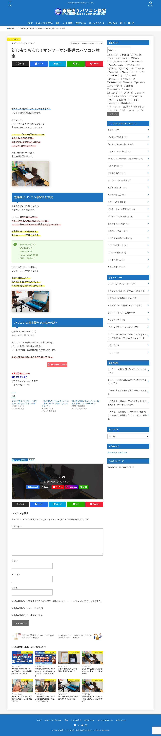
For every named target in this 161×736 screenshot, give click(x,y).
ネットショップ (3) (117, 96)
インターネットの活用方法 (121, 209)
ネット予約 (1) (115, 85)
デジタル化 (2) (132, 65)
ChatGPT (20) (115, 82)
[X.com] (125, 23)
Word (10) (113, 72)
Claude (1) (113, 103)
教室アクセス (81, 23)
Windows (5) (114, 89)
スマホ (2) (134, 99)
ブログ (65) (130, 75)
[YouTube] (129, 23)
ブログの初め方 (116, 173)
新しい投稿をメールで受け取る (28, 614)
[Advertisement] (57, 86)
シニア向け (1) (138, 68)
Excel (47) (113, 54)
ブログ (29, 23)
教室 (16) (124, 68)
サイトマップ (113, 352)
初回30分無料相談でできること (123, 298)
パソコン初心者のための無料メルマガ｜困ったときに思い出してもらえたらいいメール (127, 336)
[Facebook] (121, 23)
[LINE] (83, 487)
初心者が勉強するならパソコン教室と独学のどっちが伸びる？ (85, 402)
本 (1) (131, 110)
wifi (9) (140, 110)
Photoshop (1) (135, 96)
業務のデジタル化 (117, 230)
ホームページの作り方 (119, 180)
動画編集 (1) (138, 106)
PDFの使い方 (115, 165)
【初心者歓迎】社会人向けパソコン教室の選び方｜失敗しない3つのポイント (55, 403)
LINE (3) (128, 82)
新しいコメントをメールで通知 (28, 607)
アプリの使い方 (116, 267)
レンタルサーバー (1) (118, 61)
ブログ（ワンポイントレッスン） (122, 283)
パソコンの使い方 (117, 245)
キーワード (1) (137, 72)
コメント (17, 526)
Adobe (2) (127, 89)
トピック (113, 129)
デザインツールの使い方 (120, 216)
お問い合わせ (113, 23)
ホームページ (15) (117, 110)
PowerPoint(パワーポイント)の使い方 (125, 158)
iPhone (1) (113, 79)
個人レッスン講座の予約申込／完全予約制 (126, 291)
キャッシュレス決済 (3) (119, 106)
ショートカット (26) (118, 58)
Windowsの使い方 (117, 252)
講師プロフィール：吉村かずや (121, 312)
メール (16, 574)
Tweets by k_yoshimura (117, 452)
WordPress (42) (116, 65)
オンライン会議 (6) (117, 99)
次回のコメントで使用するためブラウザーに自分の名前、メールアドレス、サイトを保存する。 (58, 600)
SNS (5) (129, 85)
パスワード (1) (115, 75)
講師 (57, 23)
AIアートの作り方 (117, 202)
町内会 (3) (137, 54)
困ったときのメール (96, 23)
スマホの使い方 (116, 259)
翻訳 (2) (125, 54)
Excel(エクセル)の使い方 (120, 144)
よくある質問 (67, 23)
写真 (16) (134, 58)
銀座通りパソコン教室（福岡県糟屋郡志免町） (75, 730)
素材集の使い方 (117, 187)
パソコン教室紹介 (22, 28)
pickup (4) (140, 82)
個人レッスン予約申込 (44, 23)
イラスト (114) (128, 79)
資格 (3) (112, 68)
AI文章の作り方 (116, 194)
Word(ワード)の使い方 (119, 151)
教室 (32, 460)
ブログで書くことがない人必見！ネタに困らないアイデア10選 (25, 402)
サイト (15, 587)
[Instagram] (133, 23)
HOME (11, 28)
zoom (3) (140, 92)
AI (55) (124, 72)
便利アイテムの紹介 (118, 223)
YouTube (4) (136, 61)
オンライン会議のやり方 (120, 238)
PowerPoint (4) (115, 92)
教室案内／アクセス (116, 320)
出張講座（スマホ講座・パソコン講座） (125, 305)
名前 (15, 560)
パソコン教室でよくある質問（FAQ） (124, 327)
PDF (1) (129, 92)
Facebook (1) (127, 103)
